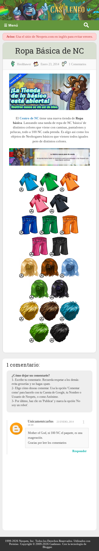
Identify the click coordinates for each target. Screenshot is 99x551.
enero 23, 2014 (50, 64)
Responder (79, 451)
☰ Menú (11, 25)
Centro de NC (29, 118)
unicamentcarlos (40, 421)
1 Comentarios (77, 64)
